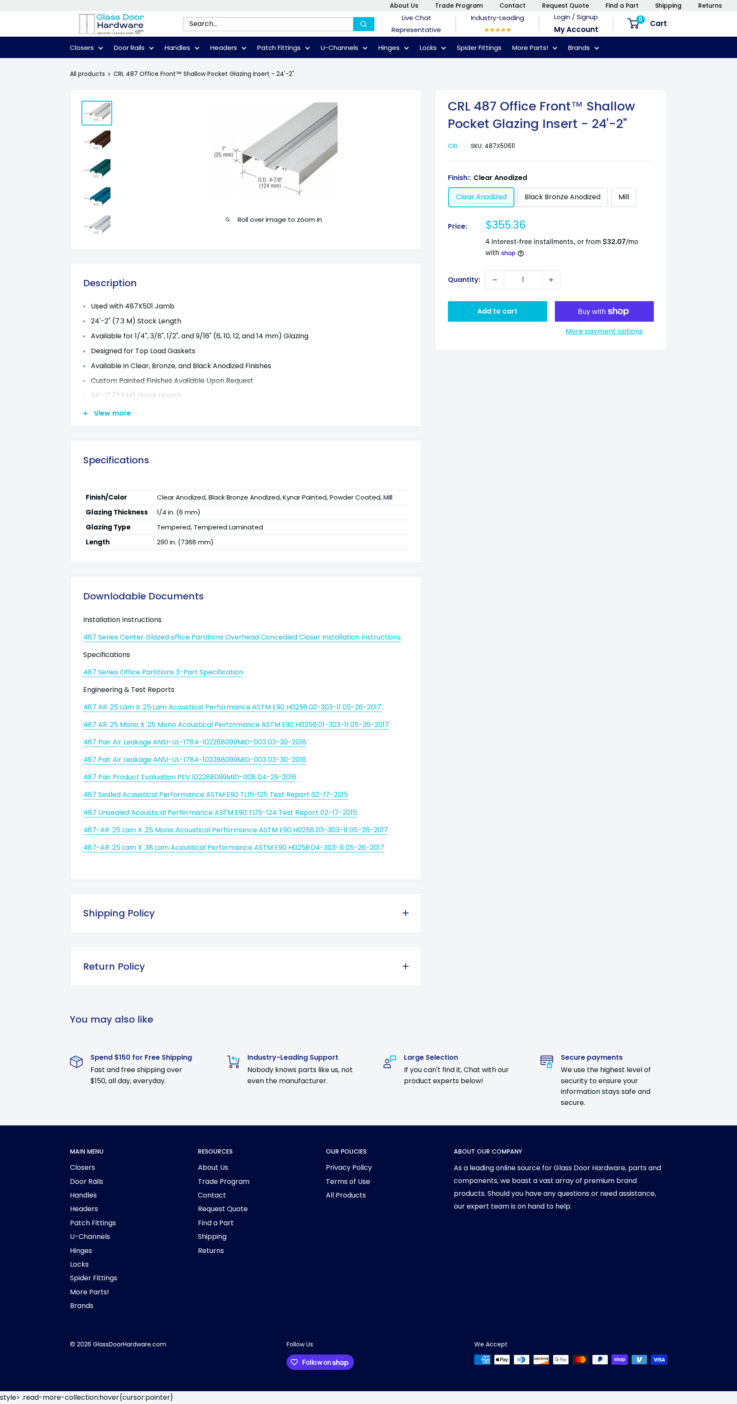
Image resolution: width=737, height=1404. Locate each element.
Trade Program (459, 5)
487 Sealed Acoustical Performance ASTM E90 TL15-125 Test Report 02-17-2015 (215, 794)
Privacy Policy (349, 1167)
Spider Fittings (479, 47)
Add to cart (497, 311)
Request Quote (565, 5)
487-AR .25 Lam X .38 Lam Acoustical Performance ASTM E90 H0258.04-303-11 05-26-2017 (233, 847)
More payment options (604, 331)
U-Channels (339, 47)
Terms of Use (348, 1181)
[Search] (363, 24)
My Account (576, 29)
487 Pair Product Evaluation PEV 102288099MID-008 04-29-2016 (189, 777)
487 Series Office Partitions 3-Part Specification (163, 672)
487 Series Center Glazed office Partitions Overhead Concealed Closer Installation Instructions (242, 637)
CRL (453, 146)
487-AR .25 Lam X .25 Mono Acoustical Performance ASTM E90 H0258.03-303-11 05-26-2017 (235, 830)
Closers (82, 47)
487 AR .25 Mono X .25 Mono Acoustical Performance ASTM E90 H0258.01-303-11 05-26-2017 (236, 725)
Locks (428, 47)
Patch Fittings (279, 47)
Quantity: (464, 280)
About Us (404, 5)
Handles (177, 47)
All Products (346, 1195)
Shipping (668, 5)
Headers (223, 47)
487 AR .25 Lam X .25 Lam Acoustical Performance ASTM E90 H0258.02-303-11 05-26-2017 (232, 707)
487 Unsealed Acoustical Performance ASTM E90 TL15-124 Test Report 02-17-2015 (220, 812)
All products (87, 74)
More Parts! (530, 47)
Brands (579, 47)
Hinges (389, 47)
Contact (512, 5)
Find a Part (622, 5)
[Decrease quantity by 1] (495, 280)
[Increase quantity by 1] (551, 280)
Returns (710, 5)
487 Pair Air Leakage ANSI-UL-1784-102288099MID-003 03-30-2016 (194, 742)
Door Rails (129, 47)
